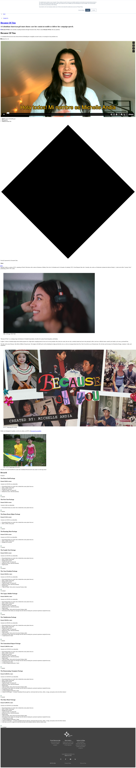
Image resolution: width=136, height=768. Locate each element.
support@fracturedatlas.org (68, 754)
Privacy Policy (68, 763)
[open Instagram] (60, 759)
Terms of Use (83, 763)
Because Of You (8, 22)
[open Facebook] (65, 759)
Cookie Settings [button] (81, 10)
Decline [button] (93, 10)
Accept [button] (87, 10)
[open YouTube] (70, 759)
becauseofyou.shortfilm (36, 431)
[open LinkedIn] (75, 759)
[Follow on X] (2, 266)
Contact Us (5, 18)
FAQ (4, 14)
